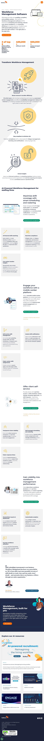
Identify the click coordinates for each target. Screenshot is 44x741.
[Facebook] (39, 718)
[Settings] (1, 739)
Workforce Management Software (16, 9)
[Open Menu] (42, 2)
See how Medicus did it (32, 590)
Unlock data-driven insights (31, 501)
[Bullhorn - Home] (5, 717)
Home (3, 9)
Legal (3, 728)
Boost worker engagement (30, 311)
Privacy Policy (4, 727)
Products (7, 9)
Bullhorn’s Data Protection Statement (9, 724)
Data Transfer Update (6, 723)
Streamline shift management (31, 220)
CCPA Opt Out (4, 726)
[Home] (4, 2)
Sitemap (3, 729)
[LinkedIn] (41, 718)
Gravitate (9, 736)
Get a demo (7, 623)
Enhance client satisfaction (31, 408)
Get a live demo (6, 35)
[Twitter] (38, 718)
